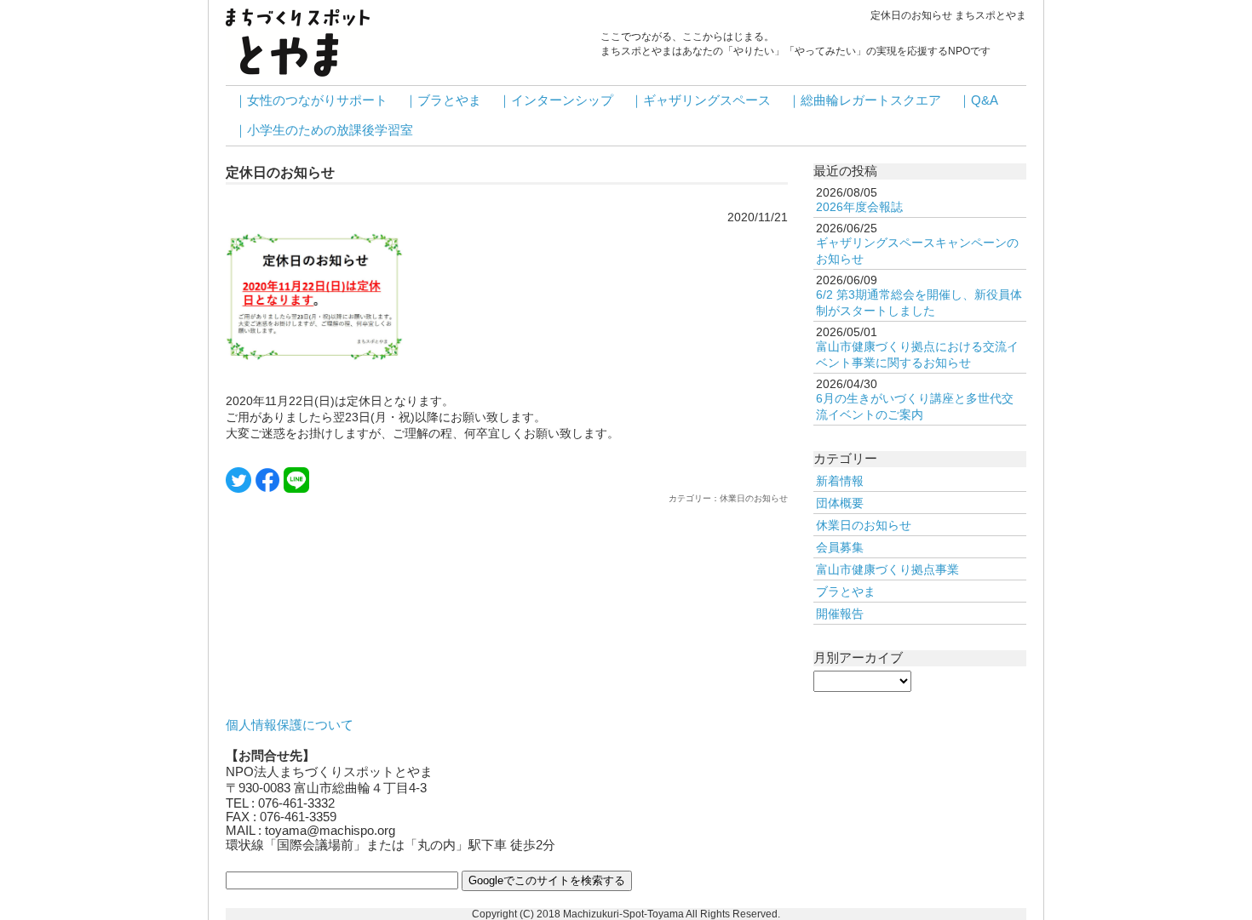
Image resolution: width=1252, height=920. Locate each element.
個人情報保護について (289, 725)
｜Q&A (978, 100)
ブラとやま (846, 591)
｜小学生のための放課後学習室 (323, 130)
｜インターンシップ (555, 100)
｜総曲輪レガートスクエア (864, 100)
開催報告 (840, 613)
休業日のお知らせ (863, 525)
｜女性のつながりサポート (311, 100)
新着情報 (840, 481)
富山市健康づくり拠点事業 (887, 569)
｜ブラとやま (443, 100)
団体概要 (840, 503)
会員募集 (840, 547)
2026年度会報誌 (859, 207)
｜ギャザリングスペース (700, 100)
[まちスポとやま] (298, 42)
